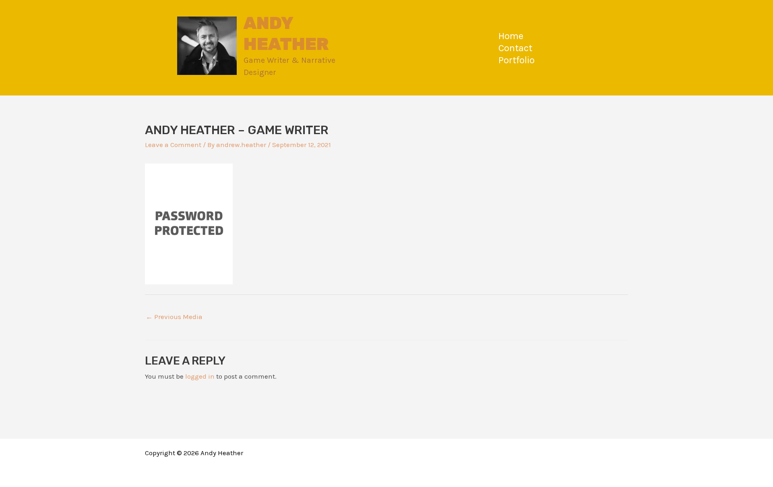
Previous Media (174, 317)
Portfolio (516, 60)
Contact (515, 48)
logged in (200, 376)
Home (510, 35)
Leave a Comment (173, 145)
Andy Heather (286, 33)
